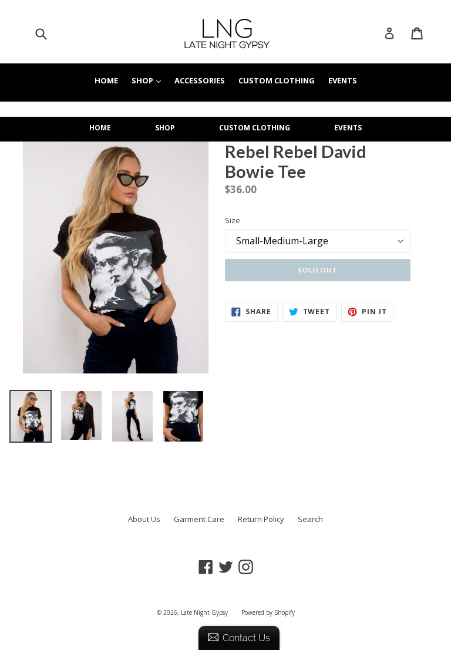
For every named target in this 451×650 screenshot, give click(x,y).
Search (310, 519)
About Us (144, 519)
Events (342, 80)
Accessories (199, 80)
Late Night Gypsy (204, 612)
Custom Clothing (276, 80)
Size (232, 220)
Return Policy (261, 519)
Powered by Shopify (268, 612)
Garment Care (199, 519)
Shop (149, 80)
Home (106, 80)
